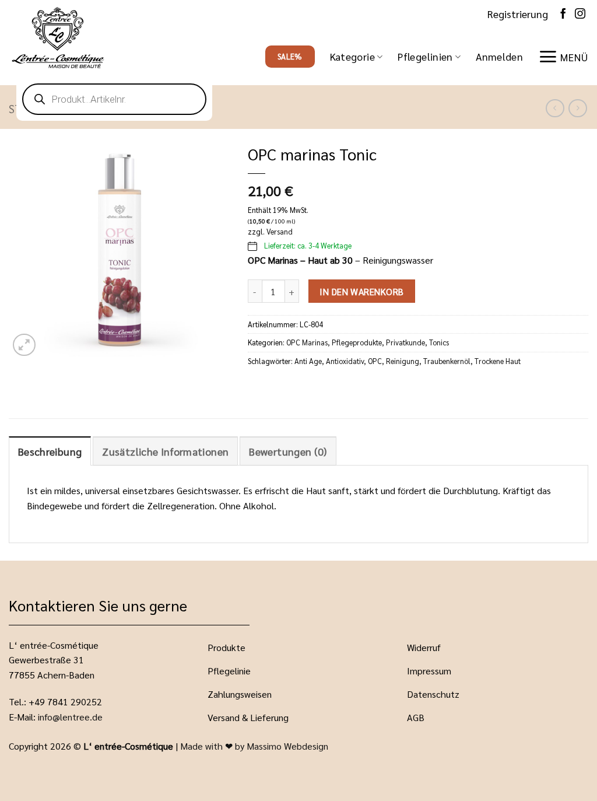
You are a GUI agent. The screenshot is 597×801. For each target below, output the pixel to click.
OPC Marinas (307, 342)
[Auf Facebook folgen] (563, 13)
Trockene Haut (498, 361)
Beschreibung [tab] (50, 451)
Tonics (439, 342)
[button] (499, 56)
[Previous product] (577, 108)
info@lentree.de (70, 717)
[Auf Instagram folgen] (580, 13)
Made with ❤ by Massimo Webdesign (254, 746)
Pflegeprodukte (357, 342)
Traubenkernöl (446, 361)
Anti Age (308, 361)
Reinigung (402, 361)
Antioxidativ (345, 361)
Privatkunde (405, 342)
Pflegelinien (425, 56)
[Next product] (555, 108)
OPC (375, 361)
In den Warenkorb (361, 291)
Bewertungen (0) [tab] (287, 451)
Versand (279, 231)
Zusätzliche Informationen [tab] (165, 451)
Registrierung (517, 13)
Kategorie (352, 56)
